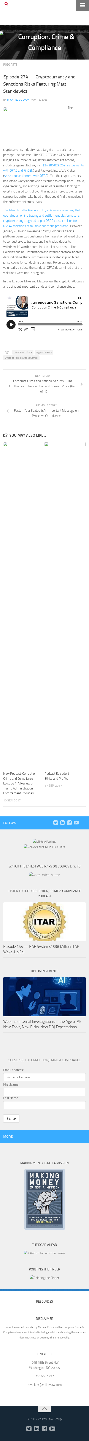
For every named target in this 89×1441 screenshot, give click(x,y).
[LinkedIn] (62, 822)
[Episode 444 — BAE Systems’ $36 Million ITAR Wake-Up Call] (44, 921)
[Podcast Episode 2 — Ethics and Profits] (65, 605)
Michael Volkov (18, 99)
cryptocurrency (44, 352)
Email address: (13, 1070)
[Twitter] (55, 822)
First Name (11, 1084)
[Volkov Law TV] (76, 822)
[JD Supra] (83, 822)
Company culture (23, 352)
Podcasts (10, 64)
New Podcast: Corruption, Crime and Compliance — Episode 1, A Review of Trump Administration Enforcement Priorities (20, 783)
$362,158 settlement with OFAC (25, 176)
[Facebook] (69, 822)
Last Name (10, 1098)
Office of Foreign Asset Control (21, 357)
